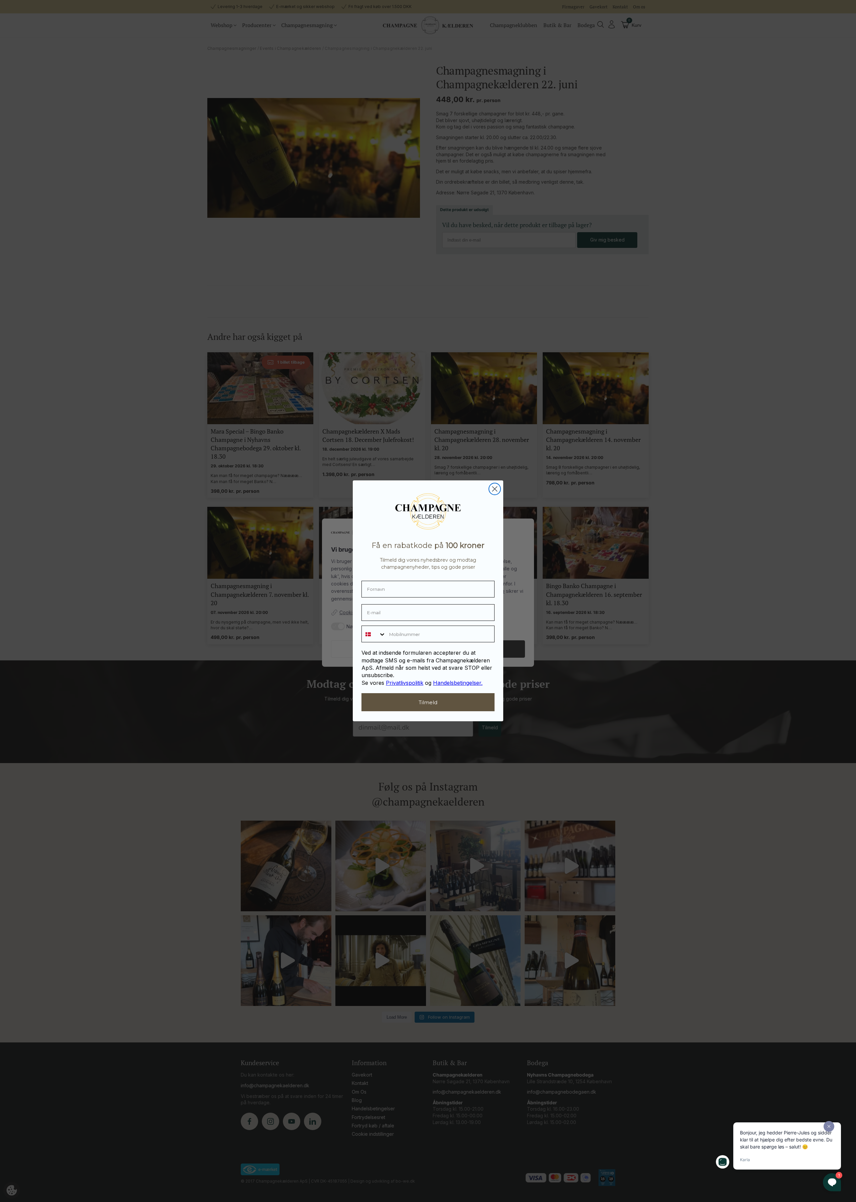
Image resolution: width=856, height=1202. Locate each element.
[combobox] (374, 634)
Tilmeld (428, 702)
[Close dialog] (495, 489)
